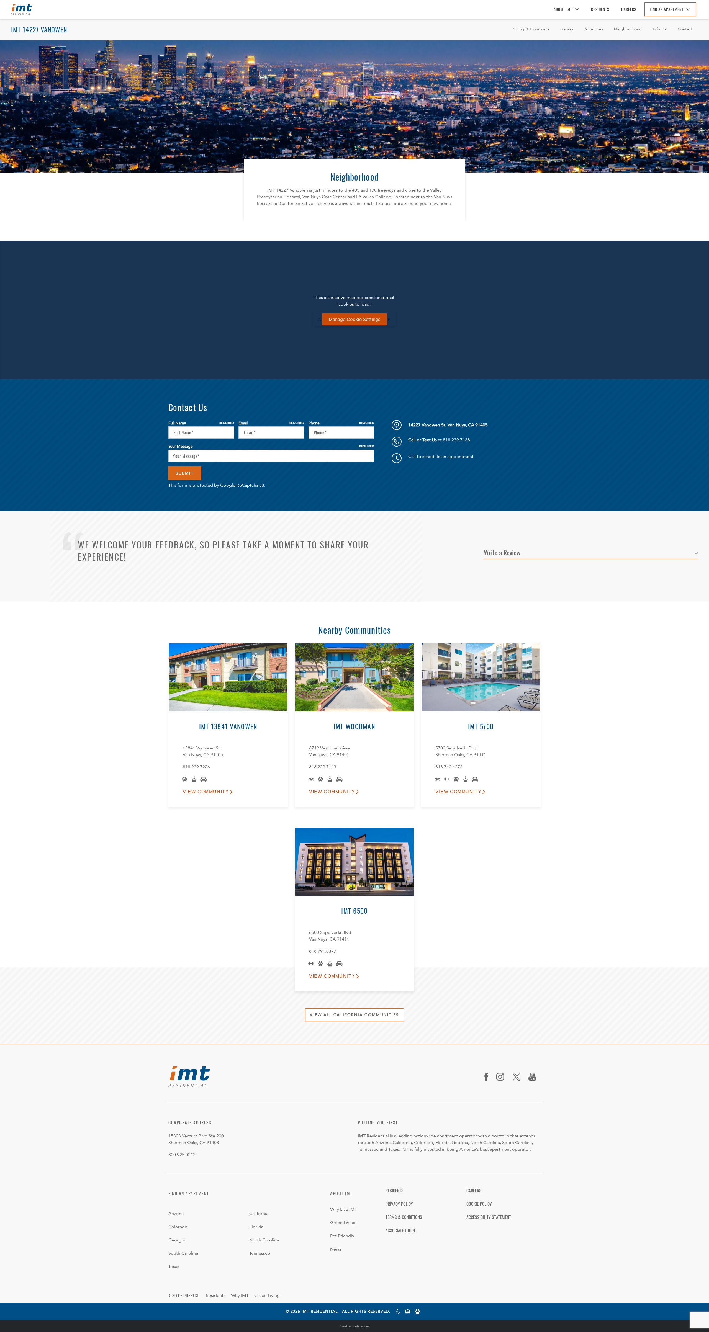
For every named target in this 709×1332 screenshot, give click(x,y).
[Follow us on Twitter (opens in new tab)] (518, 1077)
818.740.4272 (449, 767)
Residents (600, 9)
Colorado (177, 1227)
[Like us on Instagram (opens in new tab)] (502, 1077)
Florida (256, 1227)
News (335, 1249)
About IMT (563, 9)
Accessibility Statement (488, 1217)
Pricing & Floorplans (530, 29)
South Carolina (183, 1253)
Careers (628, 9)
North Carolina (264, 1240)
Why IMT (240, 1295)
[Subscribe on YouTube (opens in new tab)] (534, 1077)
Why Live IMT (343, 1209)
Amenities (593, 29)
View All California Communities (354, 1014)
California (258, 1213)
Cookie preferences (354, 1326)
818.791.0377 (322, 951)
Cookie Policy (479, 1203)
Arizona (176, 1213)
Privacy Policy (399, 1203)
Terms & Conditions (404, 1217)
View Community (206, 791)
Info (656, 29)
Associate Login (400, 1230)
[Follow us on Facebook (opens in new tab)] (488, 1077)
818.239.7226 (196, 767)
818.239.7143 (322, 767)
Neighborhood (628, 29)
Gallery (567, 29)
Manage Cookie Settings (354, 319)
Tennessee (259, 1253)
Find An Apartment (667, 9)
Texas (173, 1267)
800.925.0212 (182, 1155)
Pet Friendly (342, 1236)
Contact (685, 29)
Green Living (343, 1223)
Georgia (176, 1240)
